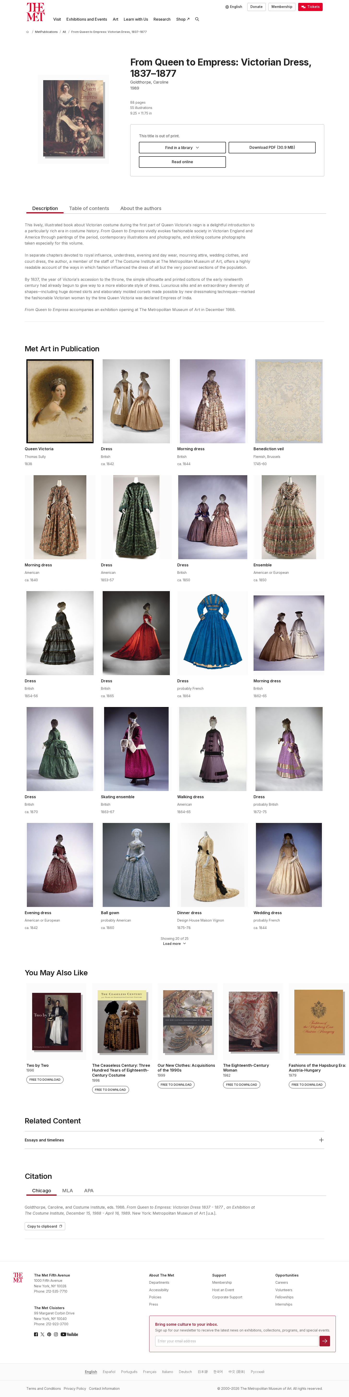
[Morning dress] (212, 401)
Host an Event (223, 1290)
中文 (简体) (237, 1372)
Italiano (167, 1372)
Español (109, 1372)
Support (219, 1275)
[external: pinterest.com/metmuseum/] (49, 1334)
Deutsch (185, 1372)
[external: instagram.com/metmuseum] (56, 1334)
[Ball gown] (136, 865)
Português (129, 1372)
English (91, 1372)
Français (149, 1372)
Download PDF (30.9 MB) (272, 147)
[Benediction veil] (289, 401)
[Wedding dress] (289, 865)
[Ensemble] (289, 517)
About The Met (161, 1275)
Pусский (257, 1372)
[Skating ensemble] (136, 749)
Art (115, 19)
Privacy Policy (75, 1388)
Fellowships (284, 1297)
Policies (155, 1297)
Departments (159, 1282)
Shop (181, 19)
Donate (256, 7)
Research (162, 19)
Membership (282, 7)
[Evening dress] (60, 865)
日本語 (203, 1372)
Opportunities (287, 1275)
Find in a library (179, 147)
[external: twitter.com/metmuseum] (42, 1334)
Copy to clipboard (42, 1226)
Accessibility (159, 1290)
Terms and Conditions (43, 1388)
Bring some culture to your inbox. (186, 1324)
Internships (283, 1304)
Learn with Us (136, 19)
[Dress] (136, 401)
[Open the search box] (197, 19)
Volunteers (283, 1290)
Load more (172, 943)
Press (153, 1304)
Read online (182, 161)
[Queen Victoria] (60, 401)
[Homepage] (35, 12)
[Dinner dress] (212, 865)
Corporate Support (227, 1297)
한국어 (218, 1372)
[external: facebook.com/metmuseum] (36, 1334)
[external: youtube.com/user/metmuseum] (69, 1334)
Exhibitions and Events (86, 19)
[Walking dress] (212, 749)
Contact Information (104, 1388)
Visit (57, 19)
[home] (28, 32)
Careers (281, 1282)
